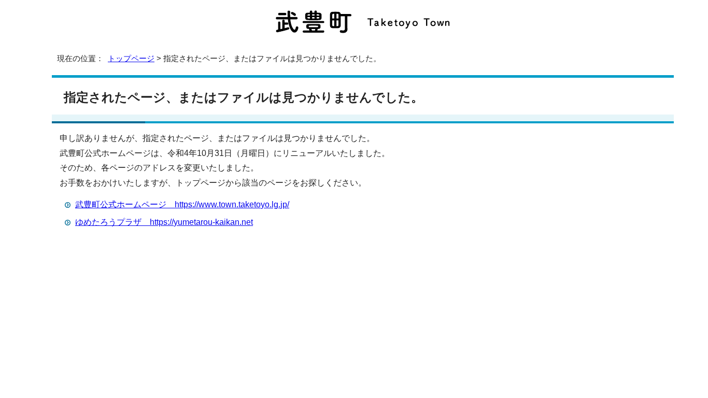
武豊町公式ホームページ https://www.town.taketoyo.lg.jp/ (182, 204)
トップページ (131, 58)
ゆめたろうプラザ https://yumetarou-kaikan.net (164, 222)
